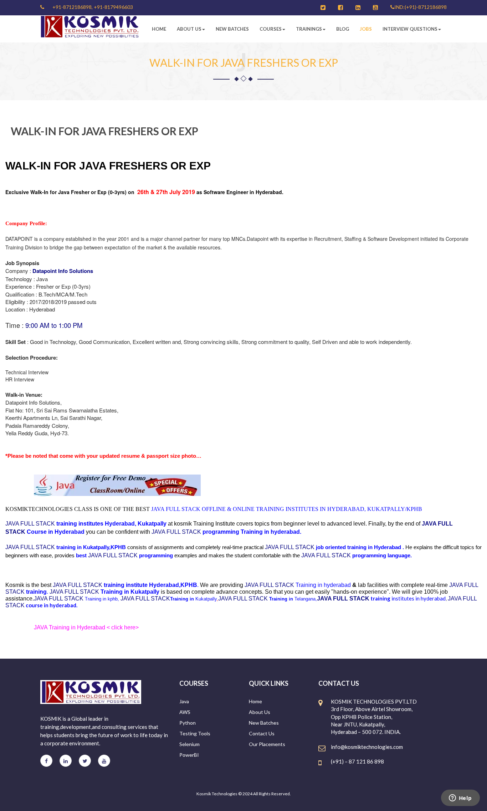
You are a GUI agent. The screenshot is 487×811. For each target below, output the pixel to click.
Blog (342, 29)
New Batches (232, 29)
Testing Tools (194, 733)
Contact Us (262, 733)
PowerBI (189, 755)
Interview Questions (410, 29)
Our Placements (267, 744)
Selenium (189, 744)
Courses (271, 29)
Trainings (309, 29)
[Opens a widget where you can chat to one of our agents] (460, 798)
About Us (189, 29)
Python (187, 723)
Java (184, 701)
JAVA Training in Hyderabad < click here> (86, 627)
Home (159, 29)
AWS (184, 712)
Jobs (366, 29)
